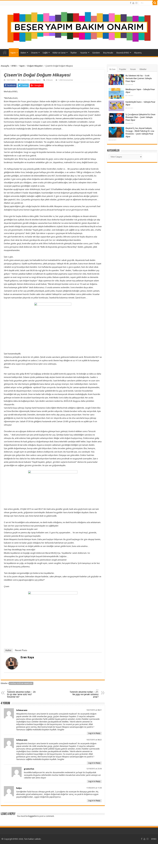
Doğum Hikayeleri (35, 66)
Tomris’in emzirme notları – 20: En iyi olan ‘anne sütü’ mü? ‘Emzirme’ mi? (21, 693)
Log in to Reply (94, 733)
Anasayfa (5, 52)
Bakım (23, 53)
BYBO (14, 66)
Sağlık (45, 53)
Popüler (122, 69)
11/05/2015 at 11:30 (94, 788)
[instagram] (136, 3)
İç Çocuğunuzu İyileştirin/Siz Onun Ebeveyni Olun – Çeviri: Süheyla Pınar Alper (140, 117)
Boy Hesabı (108, 53)
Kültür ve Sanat (59, 53)
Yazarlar (83, 53)
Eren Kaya (27, 657)
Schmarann (21, 710)
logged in (32, 816)
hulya (19, 788)
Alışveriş (138, 53)
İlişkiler (74, 53)
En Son (112, 69)
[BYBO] (79, 27)
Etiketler (143, 69)
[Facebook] (130, 3)
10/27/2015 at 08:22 (94, 740)
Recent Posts (21, 650)
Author (8, 650)
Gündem (96, 53)
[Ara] (155, 2)
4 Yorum (49, 80)
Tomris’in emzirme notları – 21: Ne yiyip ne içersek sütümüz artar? (84, 693)
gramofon (29, 769)
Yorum (133, 69)
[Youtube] (133, 3)
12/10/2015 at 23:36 (94, 769)
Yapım (13, 53)
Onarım (34, 53)
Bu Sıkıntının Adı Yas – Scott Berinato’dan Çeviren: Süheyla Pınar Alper (139, 78)
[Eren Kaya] (12, 663)
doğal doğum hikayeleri (21, 683)
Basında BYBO (122, 53)
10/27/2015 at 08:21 (94, 710)
